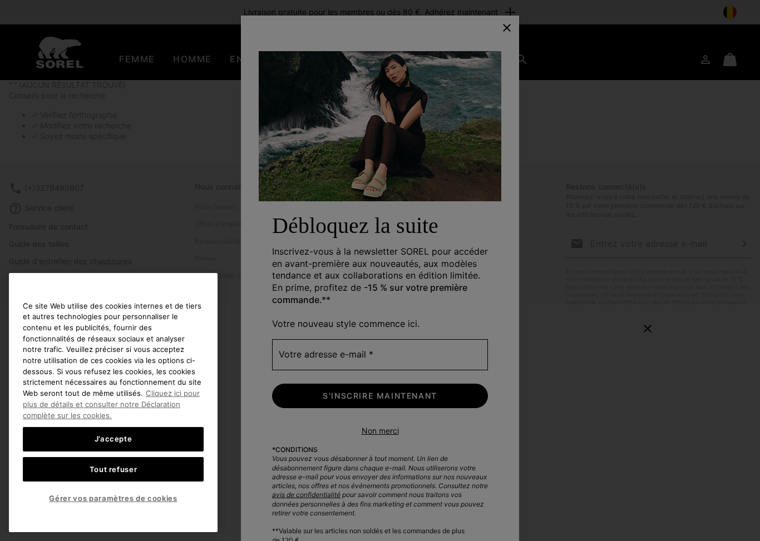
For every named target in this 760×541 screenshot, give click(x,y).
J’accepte (113, 438)
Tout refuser (113, 468)
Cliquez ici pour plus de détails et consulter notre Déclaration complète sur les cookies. (111, 404)
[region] (113, 402)
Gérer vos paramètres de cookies (113, 498)
